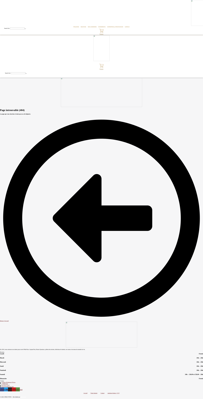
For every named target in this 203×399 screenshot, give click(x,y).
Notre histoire (94, 393)
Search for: (7, 28)
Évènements (102, 26)
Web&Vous (23, 397)
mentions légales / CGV (114, 393)
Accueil (85, 393)
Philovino (76, 26)
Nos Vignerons (92, 26)
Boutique (83, 26)
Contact (127, 26)
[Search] (26, 73)
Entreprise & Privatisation (115, 26)
